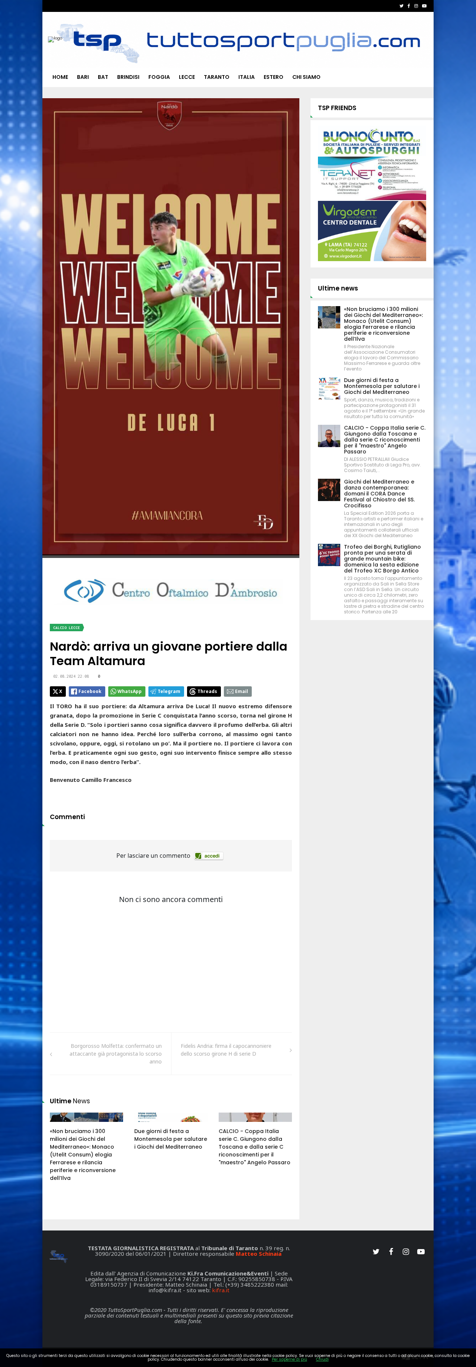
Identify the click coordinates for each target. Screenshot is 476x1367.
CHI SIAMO (306, 77)
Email (241, 691)
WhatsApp (130, 691)
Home (60, 77)
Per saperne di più (289, 1359)
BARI (83, 77)
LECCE (187, 77)
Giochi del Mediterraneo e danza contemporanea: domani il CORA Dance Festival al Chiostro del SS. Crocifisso (379, 493)
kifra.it (220, 1290)
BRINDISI (128, 77)
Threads (207, 691)
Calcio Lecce (66, 628)
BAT (103, 77)
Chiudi (322, 1359)
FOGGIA (159, 77)
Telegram (169, 691)
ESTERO (273, 77)
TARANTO (216, 77)
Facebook (90, 691)
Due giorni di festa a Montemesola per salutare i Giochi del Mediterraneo (170, 1139)
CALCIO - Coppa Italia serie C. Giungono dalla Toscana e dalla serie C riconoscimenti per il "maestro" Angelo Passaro (254, 1146)
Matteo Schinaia (259, 1253)
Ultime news (338, 288)
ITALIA (246, 77)
